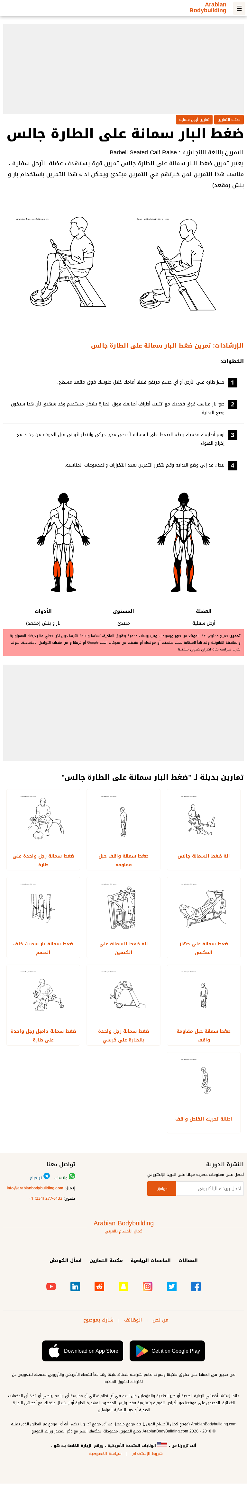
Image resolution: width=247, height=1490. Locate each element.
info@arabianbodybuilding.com (35, 1188)
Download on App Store (91, 1351)
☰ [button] (239, 8)
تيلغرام (36, 1177)
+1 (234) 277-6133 (45, 1198)
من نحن (160, 1320)
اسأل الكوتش (66, 1260)
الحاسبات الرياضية (151, 1260)
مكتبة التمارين (229, 119)
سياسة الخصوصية (105, 1453)
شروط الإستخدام (147, 1453)
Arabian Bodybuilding (207, 9)
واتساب (61, 1177)
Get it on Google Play (175, 1351)
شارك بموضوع (98, 1320)
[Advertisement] (123, 69)
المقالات (188, 1260)
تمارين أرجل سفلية (194, 119)
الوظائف (133, 1320)
